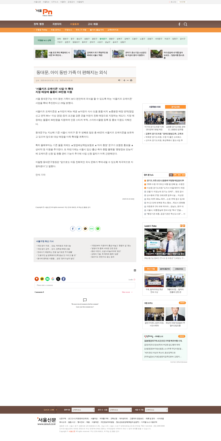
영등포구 (76, 42)
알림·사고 (71, 422)
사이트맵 (160, 418)
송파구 (115, 42)
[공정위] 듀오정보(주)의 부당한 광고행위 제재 (162, 345)
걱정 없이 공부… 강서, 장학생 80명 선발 (53, 249)
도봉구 (134, 39)
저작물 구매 (104, 418)
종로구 (65, 39)
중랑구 (111, 39)
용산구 (79, 39)
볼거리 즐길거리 (97, 30)
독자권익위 (123, 418)
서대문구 (158, 39)
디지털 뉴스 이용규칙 (149, 422)
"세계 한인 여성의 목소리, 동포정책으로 (159, 353)
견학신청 (113, 418)
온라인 (81, 418)
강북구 (127, 39)
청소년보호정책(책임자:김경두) (127, 422)
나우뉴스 (54, 2)
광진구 (94, 39)
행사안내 (81, 422)
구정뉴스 (68, 30)
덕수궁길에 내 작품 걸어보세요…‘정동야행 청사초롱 (174, 55)
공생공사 (71, 2)
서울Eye (46, 2)
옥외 (86, 418)
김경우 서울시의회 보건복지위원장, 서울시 (164, 140)
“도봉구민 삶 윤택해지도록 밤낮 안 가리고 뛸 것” (56, 255)
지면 (77, 418)
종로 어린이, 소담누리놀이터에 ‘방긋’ (106, 251)
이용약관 (95, 422)
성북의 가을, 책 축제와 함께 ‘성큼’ (104, 254)
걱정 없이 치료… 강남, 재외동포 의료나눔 (54, 246)
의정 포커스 (56, 30)
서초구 (100, 42)
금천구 (67, 42)
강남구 (107, 42)
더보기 (181, 336)
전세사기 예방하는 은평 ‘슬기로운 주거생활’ (54, 252)
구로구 (60, 42)
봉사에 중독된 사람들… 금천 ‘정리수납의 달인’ (56, 258)
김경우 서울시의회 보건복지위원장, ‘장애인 (164, 134)
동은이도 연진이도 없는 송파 (102, 257)
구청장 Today (41, 30)
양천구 (175, 39)
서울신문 (37, 2)
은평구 (150, 39)
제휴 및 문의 (150, 418)
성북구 (119, 39)
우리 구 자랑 (81, 30)
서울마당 (94, 418)
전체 (59, 39)
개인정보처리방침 (107, 422)
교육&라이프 (112, 30)
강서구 (182, 39)
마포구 (167, 39)
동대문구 (103, 39)
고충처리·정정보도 (137, 418)
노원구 (142, 39)
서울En (63, 2)
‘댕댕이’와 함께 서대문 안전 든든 (104, 248)
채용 (88, 422)
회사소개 (62, 422)
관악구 (92, 42)
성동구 (87, 39)
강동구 (123, 42)
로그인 (173, 2)
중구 (72, 39)
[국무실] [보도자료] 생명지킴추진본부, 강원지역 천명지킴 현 (167, 356)
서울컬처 (80, 2)
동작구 (84, 42)
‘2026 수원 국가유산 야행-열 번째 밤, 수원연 (165, 184)
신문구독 (62, 418)
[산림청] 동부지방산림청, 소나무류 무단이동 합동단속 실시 (167, 349)
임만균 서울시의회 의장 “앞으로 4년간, (162, 137)
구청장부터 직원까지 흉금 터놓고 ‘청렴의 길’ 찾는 (111, 246)
